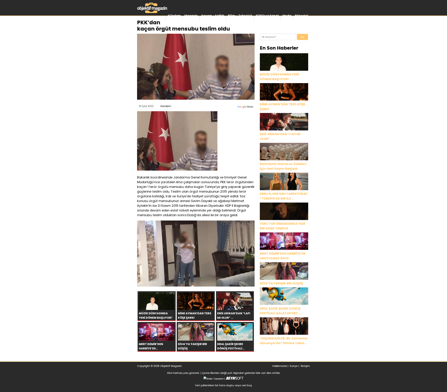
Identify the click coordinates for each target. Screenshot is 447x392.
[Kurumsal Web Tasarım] (234, 378)
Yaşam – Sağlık (212, 16)
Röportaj (301, 16)
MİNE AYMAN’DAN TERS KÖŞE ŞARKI (282, 106)
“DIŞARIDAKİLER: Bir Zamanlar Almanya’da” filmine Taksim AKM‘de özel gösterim (284, 340)
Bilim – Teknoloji (240, 16)
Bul (302, 37)
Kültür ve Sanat (267, 16)
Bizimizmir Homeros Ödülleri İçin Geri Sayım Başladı (283, 166)
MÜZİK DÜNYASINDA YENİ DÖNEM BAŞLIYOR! (279, 76)
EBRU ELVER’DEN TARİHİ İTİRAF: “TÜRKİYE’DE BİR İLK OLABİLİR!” (284, 196)
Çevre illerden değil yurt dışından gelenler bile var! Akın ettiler (241, 373)
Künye (294, 366)
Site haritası (174, 373)
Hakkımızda (279, 366)
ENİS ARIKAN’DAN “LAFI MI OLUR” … (280, 136)
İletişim (305, 366)
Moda (287, 16)
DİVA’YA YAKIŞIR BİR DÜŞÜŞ (281, 283)
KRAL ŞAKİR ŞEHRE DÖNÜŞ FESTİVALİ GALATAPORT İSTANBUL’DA (280, 311)
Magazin (191, 16)
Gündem (174, 16)
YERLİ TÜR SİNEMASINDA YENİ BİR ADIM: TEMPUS (282, 225)
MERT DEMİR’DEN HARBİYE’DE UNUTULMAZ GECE (283, 255)
